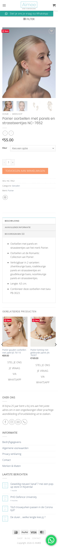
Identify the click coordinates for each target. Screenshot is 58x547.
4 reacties (17, 500)
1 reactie (17, 490)
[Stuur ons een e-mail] (18, 422)
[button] (4, 5)
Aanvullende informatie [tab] (18, 227)
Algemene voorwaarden (15, 448)
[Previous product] (11, 133)
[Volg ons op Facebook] (5, 422)
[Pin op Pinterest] (5, 197)
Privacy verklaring (11, 454)
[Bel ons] (24, 422)
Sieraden (16, 185)
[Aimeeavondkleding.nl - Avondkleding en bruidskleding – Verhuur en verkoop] (29, 5)
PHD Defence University (23, 497)
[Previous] (7, 63)
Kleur (4, 148)
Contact (6, 460)
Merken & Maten (11, 466)
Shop (20, 538)
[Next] (51, 63)
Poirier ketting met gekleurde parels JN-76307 (40, 353)
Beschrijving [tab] (12, 221)
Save (7, 31)
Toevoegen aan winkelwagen (25, 170)
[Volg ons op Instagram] (12, 422)
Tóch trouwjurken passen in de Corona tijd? (31, 509)
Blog (27, 538)
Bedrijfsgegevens (11, 442)
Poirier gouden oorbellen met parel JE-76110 (14, 351)
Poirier (11, 190)
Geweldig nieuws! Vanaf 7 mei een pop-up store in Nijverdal (32, 485)
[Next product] (5, 133)
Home (5, 113)
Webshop (17, 113)
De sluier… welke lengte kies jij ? (27, 517)
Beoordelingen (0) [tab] (14, 234)
